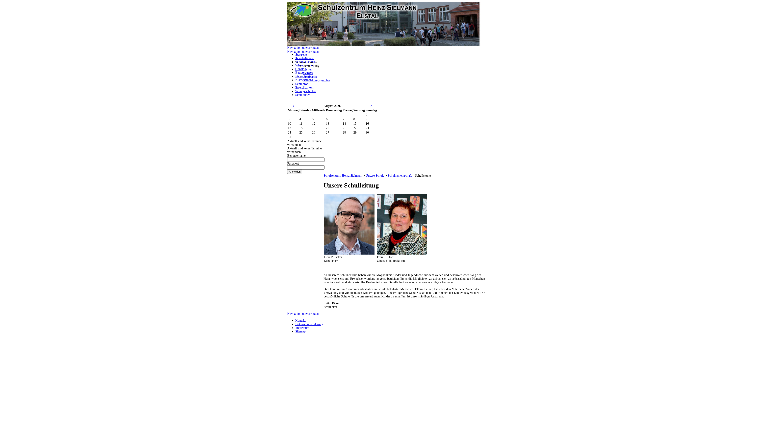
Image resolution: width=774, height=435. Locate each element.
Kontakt (300, 320)
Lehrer (307, 69)
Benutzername (296, 155)
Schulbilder (302, 94)
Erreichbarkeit (304, 87)
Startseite (301, 54)
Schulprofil (302, 84)
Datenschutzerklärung (309, 324)
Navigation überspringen (303, 47)
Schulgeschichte (305, 91)
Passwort (293, 163)
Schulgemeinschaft (400, 175)
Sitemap (300, 331)
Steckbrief (301, 58)
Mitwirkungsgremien (316, 80)
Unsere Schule (375, 175)
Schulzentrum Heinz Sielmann (343, 175)
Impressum (302, 327)
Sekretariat (310, 76)
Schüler (308, 73)
